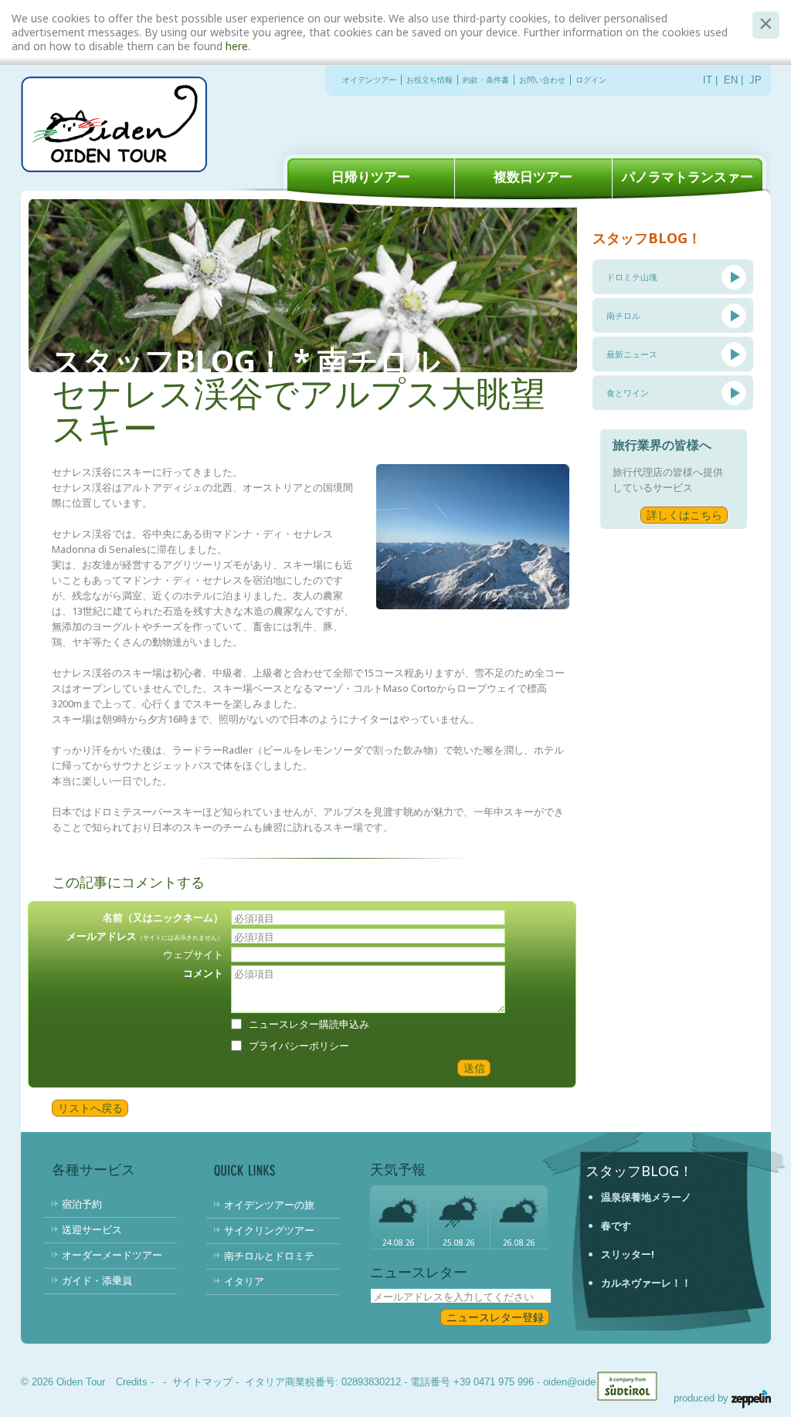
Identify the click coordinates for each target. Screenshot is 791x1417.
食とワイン (627, 392)
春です (616, 1225)
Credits (132, 1382)
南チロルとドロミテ (269, 1256)
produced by (703, 1398)
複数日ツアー (533, 176)
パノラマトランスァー (687, 176)
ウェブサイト (193, 954)
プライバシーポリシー (299, 1046)
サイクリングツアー (269, 1230)
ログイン (590, 80)
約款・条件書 (486, 80)
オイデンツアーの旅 (269, 1205)
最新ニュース (631, 354)
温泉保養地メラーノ (646, 1197)
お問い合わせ (542, 80)
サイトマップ (202, 1382)
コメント (203, 973)
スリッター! (627, 1254)
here (237, 46)
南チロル (623, 315)
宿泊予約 (82, 1204)
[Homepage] (114, 126)
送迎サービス (92, 1229)
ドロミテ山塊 (631, 277)
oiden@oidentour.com (591, 1382)
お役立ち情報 (429, 80)
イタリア (244, 1281)
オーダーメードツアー (112, 1255)
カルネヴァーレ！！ (646, 1283)
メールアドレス (144, 936)
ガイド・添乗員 (97, 1280)
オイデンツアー (369, 80)
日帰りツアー (370, 176)
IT (707, 80)
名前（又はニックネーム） (163, 917)
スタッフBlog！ (639, 1170)
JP (755, 80)
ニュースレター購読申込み (309, 1024)
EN (731, 80)
